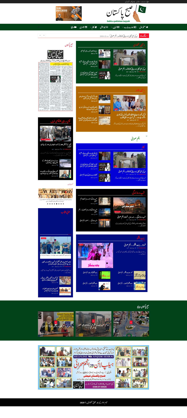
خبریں (114, 27)
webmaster (142, 71)
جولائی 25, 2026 (132, 219)
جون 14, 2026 (93, 122)
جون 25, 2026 (93, 101)
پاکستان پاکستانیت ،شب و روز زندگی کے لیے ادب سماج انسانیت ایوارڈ (88, 108)
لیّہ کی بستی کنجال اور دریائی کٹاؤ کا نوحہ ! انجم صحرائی (132, 69)
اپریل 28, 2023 (93, 223)
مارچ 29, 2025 (132, 248)
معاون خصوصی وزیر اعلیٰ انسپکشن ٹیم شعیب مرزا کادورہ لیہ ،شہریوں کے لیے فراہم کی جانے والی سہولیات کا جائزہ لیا (56, 263)
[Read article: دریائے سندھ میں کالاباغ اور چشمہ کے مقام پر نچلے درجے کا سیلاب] (65, 163)
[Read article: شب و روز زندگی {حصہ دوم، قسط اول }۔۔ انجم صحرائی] (104, 212)
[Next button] (146, 333)
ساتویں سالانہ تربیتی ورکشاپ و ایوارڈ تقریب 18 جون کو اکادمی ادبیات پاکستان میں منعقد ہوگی (87, 119)
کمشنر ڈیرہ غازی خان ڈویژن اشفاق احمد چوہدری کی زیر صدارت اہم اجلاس (50, 289)
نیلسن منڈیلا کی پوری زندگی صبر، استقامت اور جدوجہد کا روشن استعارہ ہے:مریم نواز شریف (49, 172)
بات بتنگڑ (81, 245)
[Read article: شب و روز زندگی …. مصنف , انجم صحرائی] (104, 223)
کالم (93, 27)
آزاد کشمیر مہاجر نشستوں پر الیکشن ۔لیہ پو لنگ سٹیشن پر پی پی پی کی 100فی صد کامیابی (49, 279)
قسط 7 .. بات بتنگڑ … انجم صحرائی (135, 244)
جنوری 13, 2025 (93, 275)
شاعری (82, 27)
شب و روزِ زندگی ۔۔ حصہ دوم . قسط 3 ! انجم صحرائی (131, 217)
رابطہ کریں (138, 1)
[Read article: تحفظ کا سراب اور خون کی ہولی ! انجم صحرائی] (104, 177)
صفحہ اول (142, 27)
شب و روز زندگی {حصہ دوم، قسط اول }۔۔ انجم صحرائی (88, 210)
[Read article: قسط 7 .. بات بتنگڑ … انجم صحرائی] (95, 255)
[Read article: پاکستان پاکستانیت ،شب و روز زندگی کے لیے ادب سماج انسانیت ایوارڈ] (104, 110)
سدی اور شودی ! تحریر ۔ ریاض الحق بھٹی (126, 36)
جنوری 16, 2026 (93, 331)
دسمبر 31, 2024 (128, 286)
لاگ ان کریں (127, 1)
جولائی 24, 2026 (93, 203)
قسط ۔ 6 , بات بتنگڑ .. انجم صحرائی (125, 272)
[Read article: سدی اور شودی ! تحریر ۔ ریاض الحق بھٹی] (104, 53)
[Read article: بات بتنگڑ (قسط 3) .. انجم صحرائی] (104, 286)
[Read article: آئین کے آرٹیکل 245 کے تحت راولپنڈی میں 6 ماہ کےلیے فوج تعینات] (55, 133)
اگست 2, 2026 (93, 53)
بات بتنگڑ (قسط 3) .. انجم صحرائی (90, 283)
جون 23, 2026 (93, 111)
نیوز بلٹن (102, 27)
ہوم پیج (148, 1)
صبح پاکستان (69, 45)
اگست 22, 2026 (132, 71)
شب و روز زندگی (117, 212)
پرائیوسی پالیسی (133, 1)
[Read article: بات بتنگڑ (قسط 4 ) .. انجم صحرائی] (140, 286)
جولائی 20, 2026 (130, 330)
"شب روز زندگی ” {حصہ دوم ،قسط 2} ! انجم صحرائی (88, 200)
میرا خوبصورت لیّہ (131, 326)
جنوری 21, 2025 (128, 275)
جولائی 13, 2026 (93, 177)
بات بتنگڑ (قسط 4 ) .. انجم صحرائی (125, 283)
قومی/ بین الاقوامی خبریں (45, 139)
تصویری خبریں (70, 184)
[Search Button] (38, 27)
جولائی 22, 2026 (93, 66)
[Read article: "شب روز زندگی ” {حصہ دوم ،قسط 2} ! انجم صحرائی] (104, 201)
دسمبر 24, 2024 (93, 286)
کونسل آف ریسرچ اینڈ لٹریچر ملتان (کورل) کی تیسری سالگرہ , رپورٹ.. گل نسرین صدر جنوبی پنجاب (131, 115)
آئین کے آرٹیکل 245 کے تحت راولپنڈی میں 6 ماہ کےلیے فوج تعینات (56, 145)
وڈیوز (72, 27)
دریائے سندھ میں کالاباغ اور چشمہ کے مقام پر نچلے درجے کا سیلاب (50, 161)
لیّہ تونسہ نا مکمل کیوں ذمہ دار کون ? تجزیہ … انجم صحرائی (56, 326)
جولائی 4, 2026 (93, 214)
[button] (57, 13)
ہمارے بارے (143, 1)
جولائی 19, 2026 (93, 77)
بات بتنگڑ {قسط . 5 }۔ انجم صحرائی (90, 272)
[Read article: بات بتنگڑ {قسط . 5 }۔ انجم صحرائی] (104, 275)
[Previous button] (41, 333)
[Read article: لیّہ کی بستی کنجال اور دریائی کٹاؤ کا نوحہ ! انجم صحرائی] (129, 57)
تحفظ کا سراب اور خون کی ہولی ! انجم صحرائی (88, 175)
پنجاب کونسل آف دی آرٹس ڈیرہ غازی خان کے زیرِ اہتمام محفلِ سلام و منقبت (88, 97)
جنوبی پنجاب (44, 238)
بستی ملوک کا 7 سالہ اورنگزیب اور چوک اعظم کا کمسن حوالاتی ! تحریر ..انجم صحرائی (88, 62)
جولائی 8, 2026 (132, 120)
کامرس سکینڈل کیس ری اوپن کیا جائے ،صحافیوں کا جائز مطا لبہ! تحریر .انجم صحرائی (88, 73)
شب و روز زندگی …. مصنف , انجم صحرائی (88, 220)
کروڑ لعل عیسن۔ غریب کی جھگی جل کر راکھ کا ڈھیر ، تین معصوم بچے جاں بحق (93, 326)
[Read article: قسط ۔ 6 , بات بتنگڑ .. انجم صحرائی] (140, 275)
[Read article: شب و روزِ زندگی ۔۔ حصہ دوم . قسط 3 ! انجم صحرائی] (129, 205)
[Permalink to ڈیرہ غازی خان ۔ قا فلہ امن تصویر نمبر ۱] (55, 196)
